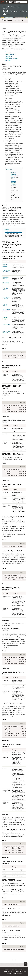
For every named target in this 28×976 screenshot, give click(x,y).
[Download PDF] (18, 20)
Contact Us (20, 969)
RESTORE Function (5, 318)
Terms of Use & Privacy (20, 971)
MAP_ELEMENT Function (6, 298)
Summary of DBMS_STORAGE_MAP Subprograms (11, 58)
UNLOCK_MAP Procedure (6, 332)
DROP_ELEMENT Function (6, 270)
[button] (6, 2)
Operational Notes (10, 54)
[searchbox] (21, 2)
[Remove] (15, 2)
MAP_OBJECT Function (6, 310)
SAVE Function (6, 324)
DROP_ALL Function (5, 265)
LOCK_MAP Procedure (5, 283)
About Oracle (13, 969)
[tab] (11, 352)
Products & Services (8, 971)
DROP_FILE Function (5, 277)
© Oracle (7, 969)
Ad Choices (20, 973)
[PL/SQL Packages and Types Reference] (15, 20)
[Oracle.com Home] (3, 2)
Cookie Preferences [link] (11, 973)
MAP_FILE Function (5, 304)
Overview (7, 52)
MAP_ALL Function (5, 288)
